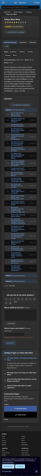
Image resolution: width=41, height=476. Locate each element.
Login (15, 3)
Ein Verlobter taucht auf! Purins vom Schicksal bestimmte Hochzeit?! (18, 229)
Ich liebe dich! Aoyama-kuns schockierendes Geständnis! (16, 268)
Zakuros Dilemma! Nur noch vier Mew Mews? (17, 174)
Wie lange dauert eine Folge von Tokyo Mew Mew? (21, 373)
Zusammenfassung (10, 42)
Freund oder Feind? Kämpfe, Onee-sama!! (18, 169)
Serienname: (8, 331)
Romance (24, 442)
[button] (3, 3)
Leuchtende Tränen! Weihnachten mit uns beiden (18, 203)
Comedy (30, 52)
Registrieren (22, 3)
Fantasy (29, 12)
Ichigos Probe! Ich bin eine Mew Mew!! (17, 125)
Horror (23, 440)
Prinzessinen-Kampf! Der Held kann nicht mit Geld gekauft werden (18, 236)
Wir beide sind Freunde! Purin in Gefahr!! (16, 185)
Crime (3, 436)
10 (10, 303)
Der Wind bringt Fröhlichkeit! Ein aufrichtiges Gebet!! (17, 180)
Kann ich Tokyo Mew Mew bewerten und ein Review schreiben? (21, 380)
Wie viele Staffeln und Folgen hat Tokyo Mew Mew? (22, 359)
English (37, 3)
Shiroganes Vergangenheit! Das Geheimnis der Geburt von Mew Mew (18, 210)
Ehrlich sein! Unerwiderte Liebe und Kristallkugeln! (17, 248)
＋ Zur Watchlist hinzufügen (15, 32)
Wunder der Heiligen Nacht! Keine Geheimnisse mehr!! (17, 197)
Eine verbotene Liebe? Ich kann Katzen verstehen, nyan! (17, 255)
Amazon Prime (6, 453)
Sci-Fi (15, 55)
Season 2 (15, 110)
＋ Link (6, 46)
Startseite (7, 12)
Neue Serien (24, 453)
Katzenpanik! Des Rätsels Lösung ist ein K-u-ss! (17, 261)
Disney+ (4, 455)
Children (22, 52)
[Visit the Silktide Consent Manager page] (36, 471)
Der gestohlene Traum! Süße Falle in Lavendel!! (17, 191)
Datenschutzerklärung (8, 462)
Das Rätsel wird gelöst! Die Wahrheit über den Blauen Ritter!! (17, 156)
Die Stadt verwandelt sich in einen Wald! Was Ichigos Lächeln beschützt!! (18, 163)
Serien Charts (18, 12)
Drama (23, 436)
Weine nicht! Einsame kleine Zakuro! (18, 215)
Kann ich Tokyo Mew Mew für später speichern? (19, 386)
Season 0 (15, 281)
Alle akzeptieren (8, 466)
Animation (13, 52)
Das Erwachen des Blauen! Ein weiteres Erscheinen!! (17, 130)
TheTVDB (22, 91)
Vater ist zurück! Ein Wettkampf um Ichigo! (17, 242)
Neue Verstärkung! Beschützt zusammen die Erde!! (18, 149)
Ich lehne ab (20, 466)
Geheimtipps (24, 444)
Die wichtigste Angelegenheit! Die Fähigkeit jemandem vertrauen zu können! (18, 221)
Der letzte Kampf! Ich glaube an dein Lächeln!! (18, 120)
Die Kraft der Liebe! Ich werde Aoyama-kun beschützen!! (17, 143)
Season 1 (15, 275)
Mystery (4, 444)
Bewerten (33, 42)
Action (23, 438)
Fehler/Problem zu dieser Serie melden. (18, 426)
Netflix (3, 450)
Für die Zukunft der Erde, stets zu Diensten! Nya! (17, 114)
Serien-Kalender (25, 455)
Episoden (23, 42)
